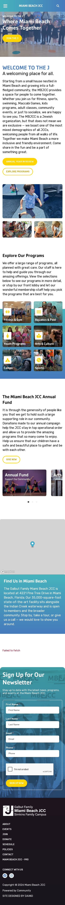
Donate (7, 839)
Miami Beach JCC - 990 (16, 859)
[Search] (57, 6)
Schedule (9, 844)
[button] (32, 544)
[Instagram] (11, 875)
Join (5, 834)
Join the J (12, 38)
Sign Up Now (16, 783)
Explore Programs (17, 171)
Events (7, 829)
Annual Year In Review (19, 161)
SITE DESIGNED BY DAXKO (18, 895)
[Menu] (5, 6)
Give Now (11, 459)
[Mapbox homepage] (8, 571)
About (6, 824)
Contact (8, 854)
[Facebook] (5, 875)
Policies (8, 849)
